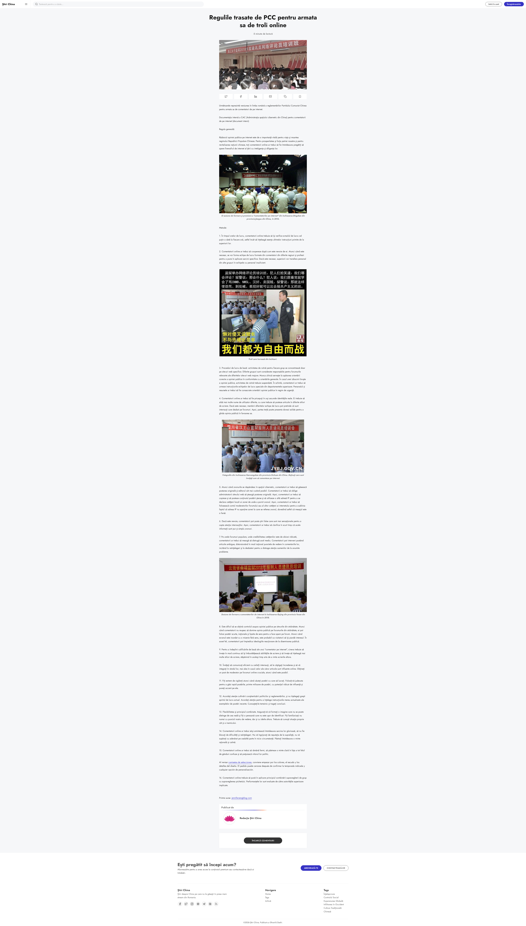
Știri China (254, 922)
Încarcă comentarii (263, 840)
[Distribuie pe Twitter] (226, 96)
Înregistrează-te (514, 4)
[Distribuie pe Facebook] (241, 96)
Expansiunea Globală (333, 901)
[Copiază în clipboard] (285, 96)
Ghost (272, 922)
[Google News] (210, 903)
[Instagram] (192, 903)
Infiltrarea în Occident (334, 904)
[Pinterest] (198, 903)
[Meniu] (26, 4)
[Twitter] (186, 903)
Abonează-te (311, 868)
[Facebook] (180, 903)
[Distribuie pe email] (270, 96)
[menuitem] (277, 894)
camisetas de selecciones (239, 762)
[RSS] (216, 903)
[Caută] (36, 4)
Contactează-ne (336, 868)
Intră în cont (493, 4)
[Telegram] (204, 903)
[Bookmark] (300, 96)
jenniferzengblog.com (242, 797)
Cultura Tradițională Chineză (332, 909)
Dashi (279, 922)
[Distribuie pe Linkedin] (255, 96)
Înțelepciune (329, 894)
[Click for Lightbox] (263, 184)
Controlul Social (331, 897)
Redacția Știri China (250, 818)
